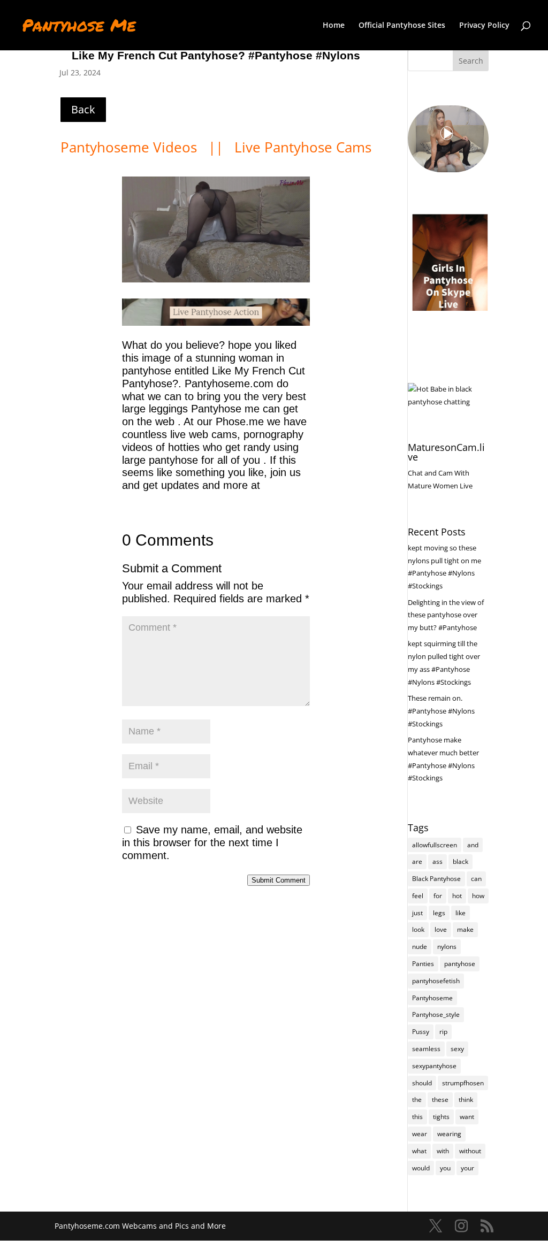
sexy (457, 1048)
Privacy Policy (484, 25)
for (437, 895)
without (470, 1150)
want (467, 1116)
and (472, 844)
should (422, 1082)
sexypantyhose (434, 1065)
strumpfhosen (463, 1082)
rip (443, 1031)
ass (437, 861)
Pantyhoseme (432, 997)
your (467, 1168)
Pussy (420, 1031)
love (441, 929)
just (417, 912)
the (417, 1099)
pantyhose (459, 963)
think (466, 1099)
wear (419, 1133)
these (440, 1099)
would (421, 1168)
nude (419, 946)
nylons (446, 946)
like (460, 912)
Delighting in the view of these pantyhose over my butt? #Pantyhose (446, 615)
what (419, 1150)
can (476, 878)
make (465, 929)
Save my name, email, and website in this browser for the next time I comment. (212, 842)
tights (441, 1116)
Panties (423, 963)
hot (457, 895)
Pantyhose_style (436, 1014)
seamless (426, 1048)
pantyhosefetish (436, 980)
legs (439, 912)
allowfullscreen (434, 844)
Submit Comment (279, 880)
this (417, 1116)
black (460, 861)
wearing (449, 1133)
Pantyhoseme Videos (130, 147)
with (443, 1150)
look (418, 929)
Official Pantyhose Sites (402, 25)
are (417, 861)
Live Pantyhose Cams (302, 147)
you (445, 1168)
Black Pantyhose (436, 878)
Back (83, 109)
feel (417, 895)
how (478, 895)
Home (334, 25)
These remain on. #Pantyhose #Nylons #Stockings (441, 711)
